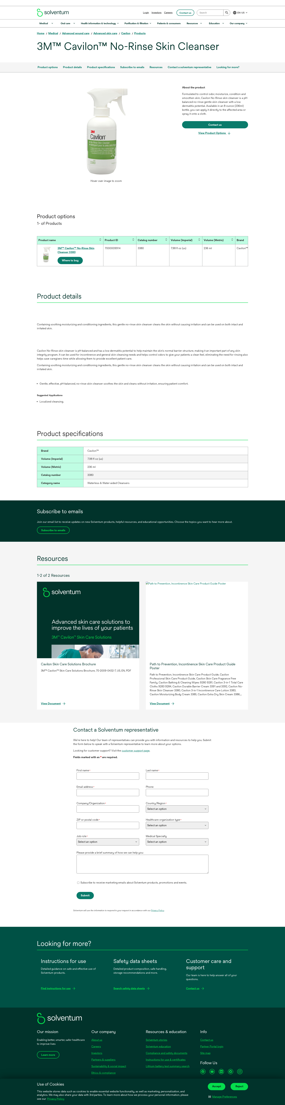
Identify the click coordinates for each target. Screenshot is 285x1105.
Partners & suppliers (103, 1059)
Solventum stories (156, 1039)
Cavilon (125, 33)
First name (83, 770)
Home (40, 33)
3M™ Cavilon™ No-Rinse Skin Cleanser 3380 (76, 250)
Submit (85, 895)
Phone (150, 786)
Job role (82, 836)
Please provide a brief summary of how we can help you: (110, 852)
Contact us (206, 1039)
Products (140, 33)
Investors (156, 12)
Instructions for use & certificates (166, 1059)
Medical (53, 33)
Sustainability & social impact (108, 1066)
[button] (223, 1096)
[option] (106, 135)
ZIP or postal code (88, 819)
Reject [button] (239, 1086)
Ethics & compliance (103, 1072)
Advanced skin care (105, 33)
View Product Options (212, 133)
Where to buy (70, 260)
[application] (106, 132)
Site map (205, 1053)
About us (96, 1039)
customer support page (136, 750)
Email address (85, 786)
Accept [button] (216, 1086)
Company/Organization (91, 803)
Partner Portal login (211, 1046)
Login (146, 12)
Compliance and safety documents (166, 1053)
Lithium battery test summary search (168, 1066)
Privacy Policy (55, 1098)
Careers (168, 12)
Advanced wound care (75, 33)
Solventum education (158, 1046)
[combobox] (213, 13)
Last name (152, 770)
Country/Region (156, 803)
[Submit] (226, 13)
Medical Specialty (156, 836)
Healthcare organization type (163, 819)
